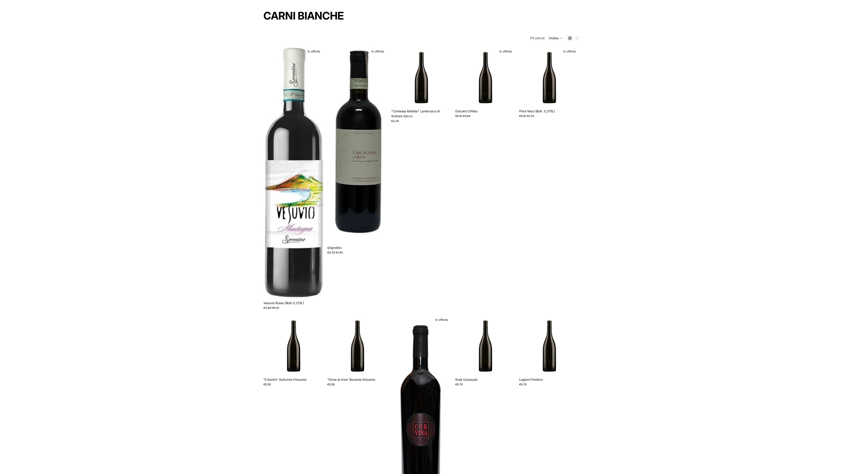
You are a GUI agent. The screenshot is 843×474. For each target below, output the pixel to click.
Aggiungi (576, 100)
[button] (555, 38)
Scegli (512, 100)
